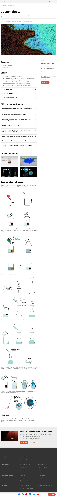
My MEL (40, 457)
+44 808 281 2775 (27, 485)
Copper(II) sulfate (7, 65)
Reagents (43, 58)
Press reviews (23, 478)
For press (40, 478)
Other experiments (46, 66)
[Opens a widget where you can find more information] (52, 494)
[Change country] (50, 1)
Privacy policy (42, 475)
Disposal (43, 71)
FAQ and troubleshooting (47, 63)
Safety (42, 60)
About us (22, 475)
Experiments (3, 5)
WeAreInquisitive (42, 464)
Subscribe (45, 82)
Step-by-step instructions (48, 68)
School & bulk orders (25, 464)
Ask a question (24, 460)
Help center (23, 457)
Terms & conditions (25, 481)
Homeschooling (24, 467)
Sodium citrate (6, 67)
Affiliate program (42, 467)
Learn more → (34, 442)
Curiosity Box (23, 470)
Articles (40, 470)
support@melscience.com (45, 485)
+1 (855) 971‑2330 (28, 488)
